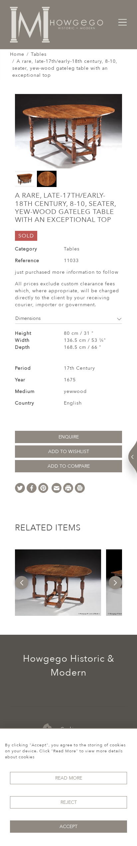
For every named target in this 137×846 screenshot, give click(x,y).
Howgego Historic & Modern (68, 665)
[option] (58, 582)
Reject (69, 802)
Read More (68, 778)
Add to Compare (69, 466)
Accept (68, 826)
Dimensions (28, 318)
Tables (39, 54)
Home (17, 54)
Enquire (69, 437)
